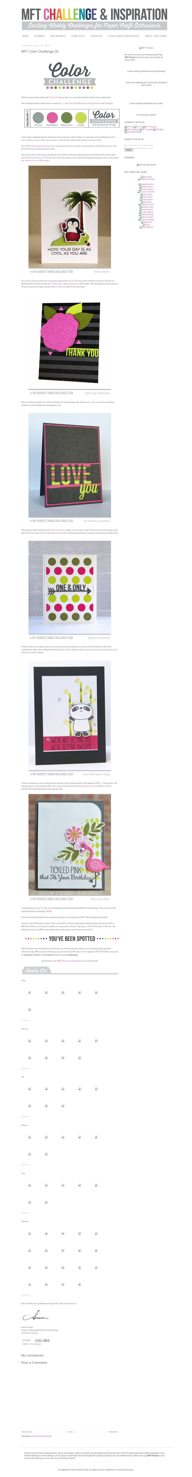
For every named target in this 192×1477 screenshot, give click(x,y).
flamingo (110, 783)
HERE (48, 911)
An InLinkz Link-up (29, 1333)
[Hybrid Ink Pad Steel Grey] (30, 1011)
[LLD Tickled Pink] (30, 1235)
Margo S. (39, 908)
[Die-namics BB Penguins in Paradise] (46, 994)
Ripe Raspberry (80, 103)
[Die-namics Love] (46, 1090)
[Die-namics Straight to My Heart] (46, 1138)
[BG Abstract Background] (30, 1090)
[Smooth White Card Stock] (80, 994)
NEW (25, 36)
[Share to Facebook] (45, 1340)
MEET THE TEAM (155, 36)
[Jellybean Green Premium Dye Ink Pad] (30, 1286)
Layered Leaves (73, 283)
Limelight (109, 103)
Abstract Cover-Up (32, 160)
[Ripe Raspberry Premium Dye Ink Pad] (96, 1269)
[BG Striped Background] (30, 1042)
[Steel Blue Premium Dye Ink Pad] (63, 1107)
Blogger (130, 1470)
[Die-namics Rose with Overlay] (63, 1042)
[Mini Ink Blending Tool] (80, 1286)
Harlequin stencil (88, 786)
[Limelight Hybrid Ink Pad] (46, 1286)
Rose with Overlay (55, 283)
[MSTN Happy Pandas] (30, 1186)
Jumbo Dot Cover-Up (54, 529)
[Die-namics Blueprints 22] (96, 1235)
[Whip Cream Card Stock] (63, 1138)
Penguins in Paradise (32, 157)
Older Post (113, 1432)
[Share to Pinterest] (48, 1340)
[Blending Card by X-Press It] (80, 1252)
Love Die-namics (95, 402)
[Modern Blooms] (46, 1235)
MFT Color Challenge (55, 97)
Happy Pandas (65, 649)
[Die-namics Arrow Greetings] (46, 1042)
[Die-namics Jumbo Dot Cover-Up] (30, 1138)
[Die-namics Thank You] (63, 1090)
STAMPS (39, 36)
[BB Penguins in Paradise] (30, 994)
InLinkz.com (25, 1020)
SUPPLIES (96, 36)
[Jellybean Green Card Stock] (46, 1059)
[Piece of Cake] (46, 1186)
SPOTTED (99, 951)
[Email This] (36, 1340)
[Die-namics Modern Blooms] (80, 1235)
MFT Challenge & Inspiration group (71, 960)
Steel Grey (69, 103)
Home (70, 1432)
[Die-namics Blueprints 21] (46, 1252)
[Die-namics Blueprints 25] (30, 1252)
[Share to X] (42, 1340)
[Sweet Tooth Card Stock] (63, 1252)
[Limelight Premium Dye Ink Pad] (46, 1203)
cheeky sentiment (91, 649)
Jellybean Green (93, 103)
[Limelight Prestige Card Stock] (96, 994)
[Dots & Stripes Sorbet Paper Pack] (46, 1269)
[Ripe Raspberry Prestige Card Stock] (30, 1059)
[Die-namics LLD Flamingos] (63, 1235)
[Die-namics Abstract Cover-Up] (63, 994)
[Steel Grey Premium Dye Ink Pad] (30, 1203)
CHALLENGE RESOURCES (123, 36)
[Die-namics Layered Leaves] (80, 1042)
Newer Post (27, 1432)
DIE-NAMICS (58, 36)
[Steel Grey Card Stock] (96, 1042)
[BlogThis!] (39, 1340)
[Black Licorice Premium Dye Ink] (80, 1059)
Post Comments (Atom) (41, 1436)
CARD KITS (78, 36)
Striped (24, 286)
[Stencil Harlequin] (63, 1286)
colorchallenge (35, 1344)
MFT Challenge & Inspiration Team (40, 145)
